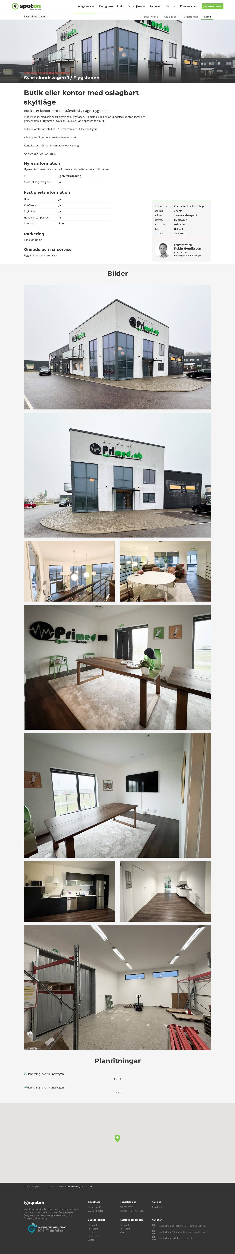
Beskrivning (151, 16)
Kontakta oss (188, 6)
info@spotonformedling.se (132, 1211)
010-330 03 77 (126, 1207)
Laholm (91, 1232)
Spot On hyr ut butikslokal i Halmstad (175, 1238)
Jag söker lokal (212, 6)
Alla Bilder (170, 16)
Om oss (170, 6)
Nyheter (155, 6)
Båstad (91, 1239)
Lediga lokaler (85, 6)
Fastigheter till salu (111, 6)
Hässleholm (93, 1236)
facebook (157, 1207)
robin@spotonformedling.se (188, 255)
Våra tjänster (137, 6)
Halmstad (92, 1225)
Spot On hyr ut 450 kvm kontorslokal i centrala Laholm (182, 1232)
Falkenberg (93, 1228)
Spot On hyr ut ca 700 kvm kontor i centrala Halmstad (182, 1226)
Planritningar (190, 16)
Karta (207, 16)
